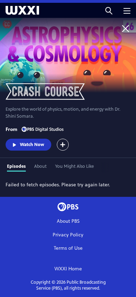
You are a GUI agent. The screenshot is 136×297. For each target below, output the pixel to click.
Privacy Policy (68, 235)
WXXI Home (68, 269)
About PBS (68, 221)
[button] (109, 10)
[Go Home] (125, 28)
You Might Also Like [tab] (74, 166)
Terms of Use (68, 248)
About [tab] (40, 166)
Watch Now (32, 144)
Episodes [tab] (16, 166)
